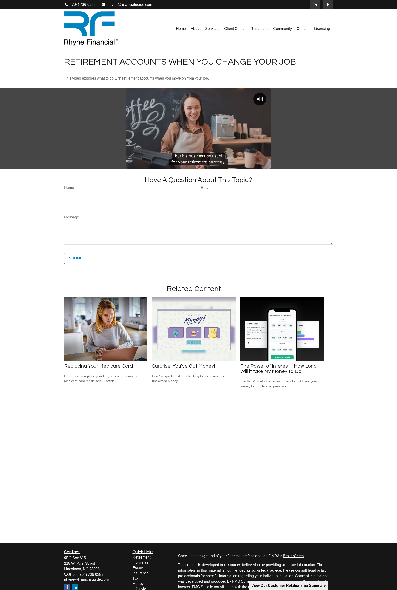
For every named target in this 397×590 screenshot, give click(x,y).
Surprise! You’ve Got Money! (183, 366)
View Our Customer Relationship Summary (288, 585)
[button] (181, 29)
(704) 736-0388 (83, 4)
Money (138, 584)
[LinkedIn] (315, 4)
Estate (138, 568)
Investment (141, 562)
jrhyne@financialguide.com (130, 4)
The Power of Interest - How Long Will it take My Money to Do (278, 368)
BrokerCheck (293, 556)
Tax (135, 578)
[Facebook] (328, 4)
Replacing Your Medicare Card (98, 366)
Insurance (141, 573)
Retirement (141, 557)
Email (205, 188)
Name (69, 188)
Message (71, 217)
